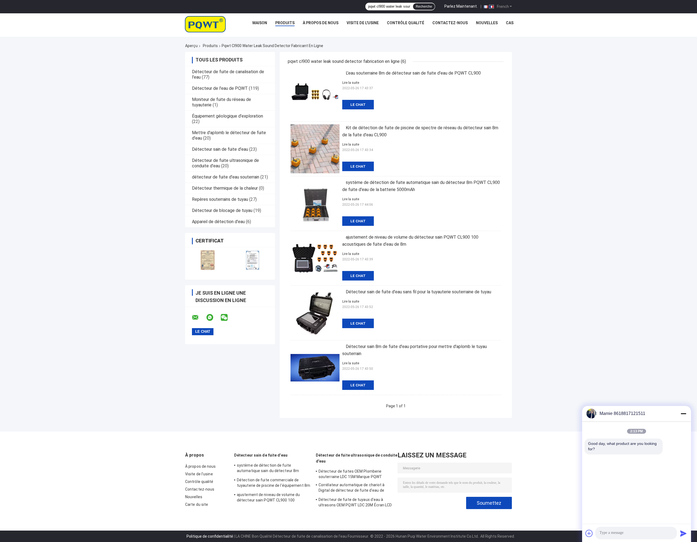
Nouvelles (487, 23)
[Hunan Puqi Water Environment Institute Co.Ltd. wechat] (227, 317)
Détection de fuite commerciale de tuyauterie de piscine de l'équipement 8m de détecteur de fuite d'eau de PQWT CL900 (273, 483)
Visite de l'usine (363, 23)
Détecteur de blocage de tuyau (222, 210)
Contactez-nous (450, 23)
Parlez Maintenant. (461, 6)
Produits (285, 23)
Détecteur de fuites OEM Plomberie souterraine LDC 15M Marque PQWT (350, 474)
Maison (259, 23)
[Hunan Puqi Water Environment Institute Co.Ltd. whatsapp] (213, 317)
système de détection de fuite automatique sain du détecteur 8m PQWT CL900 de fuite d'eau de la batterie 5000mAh (273, 469)
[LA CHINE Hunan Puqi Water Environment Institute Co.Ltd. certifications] (207, 260)
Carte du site (196, 504)
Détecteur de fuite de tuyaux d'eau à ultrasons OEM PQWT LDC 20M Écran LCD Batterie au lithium (355, 503)
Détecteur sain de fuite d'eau (220, 149)
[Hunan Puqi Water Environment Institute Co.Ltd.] (205, 24)
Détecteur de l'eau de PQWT (220, 88)
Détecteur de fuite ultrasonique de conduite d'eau (356, 458)
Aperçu (191, 46)
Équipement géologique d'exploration (227, 116)
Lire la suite (350, 83)
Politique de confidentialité (210, 536)
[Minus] (683, 413)
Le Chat (358, 105)
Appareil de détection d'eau (218, 221)
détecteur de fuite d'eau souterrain (225, 177)
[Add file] (589, 533)
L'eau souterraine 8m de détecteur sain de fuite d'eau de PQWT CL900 (413, 73)
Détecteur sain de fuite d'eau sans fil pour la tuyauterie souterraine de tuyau (418, 291)
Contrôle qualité (405, 23)
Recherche (424, 6)
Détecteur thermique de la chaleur (225, 188)
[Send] (683, 533)
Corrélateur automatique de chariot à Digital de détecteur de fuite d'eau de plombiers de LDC (352, 488)
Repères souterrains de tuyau (220, 199)
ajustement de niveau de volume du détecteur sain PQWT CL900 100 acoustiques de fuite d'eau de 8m (268, 498)
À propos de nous (320, 23)
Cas (509, 23)
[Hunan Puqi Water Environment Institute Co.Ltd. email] (199, 317)
